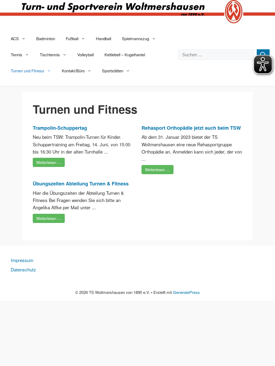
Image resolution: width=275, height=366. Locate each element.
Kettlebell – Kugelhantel (124, 54)
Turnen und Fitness (27, 70)
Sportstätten (112, 70)
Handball (103, 38)
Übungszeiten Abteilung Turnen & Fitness (81, 183)
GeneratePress (186, 292)
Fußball (72, 38)
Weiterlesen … (48, 162)
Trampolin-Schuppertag (60, 127)
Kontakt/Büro (73, 70)
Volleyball (85, 54)
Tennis (16, 54)
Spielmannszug (135, 38)
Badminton (45, 38)
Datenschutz (23, 269)
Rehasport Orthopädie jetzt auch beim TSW (191, 127)
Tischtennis (50, 54)
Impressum (22, 260)
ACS (15, 38)
